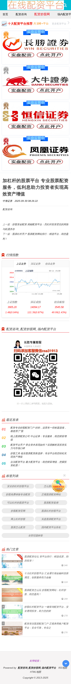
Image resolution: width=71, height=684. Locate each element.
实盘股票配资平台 (51, 519)
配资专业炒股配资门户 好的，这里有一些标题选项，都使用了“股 (38, 429)
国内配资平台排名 (51, 527)
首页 (5, 14)
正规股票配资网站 (51, 494)
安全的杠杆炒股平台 (18, 486)
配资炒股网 (42, 14)
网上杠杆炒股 (18, 519)
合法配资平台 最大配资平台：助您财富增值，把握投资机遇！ (38, 463)
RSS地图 (62, 667)
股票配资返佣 (51, 502)
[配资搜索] (65, 5)
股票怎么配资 (18, 527)
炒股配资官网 (18, 510)
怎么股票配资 (51, 486)
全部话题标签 (35, 535)
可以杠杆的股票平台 (18, 502)
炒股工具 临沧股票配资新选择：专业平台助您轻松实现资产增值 (38, 455)
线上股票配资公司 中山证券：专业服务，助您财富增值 (38, 437)
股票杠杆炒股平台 (51, 510)
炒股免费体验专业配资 (18, 494)
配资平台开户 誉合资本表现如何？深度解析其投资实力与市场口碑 (38, 446)
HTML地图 (35, 671)
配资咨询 (21, 14)
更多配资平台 (59, 23)
